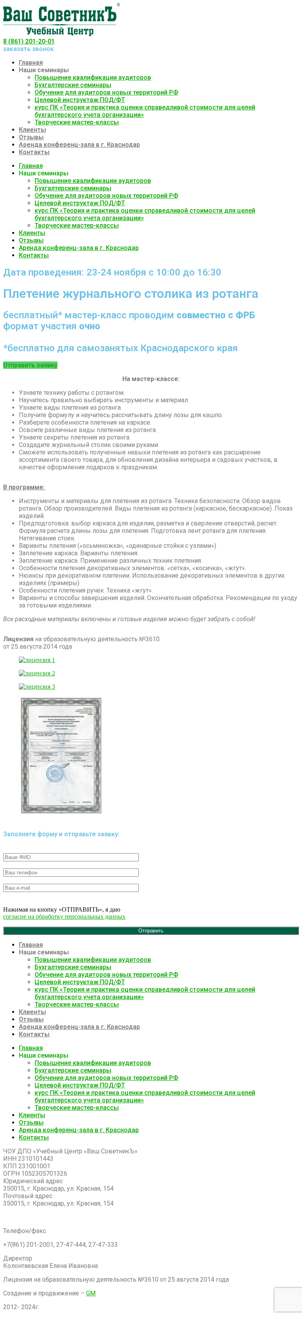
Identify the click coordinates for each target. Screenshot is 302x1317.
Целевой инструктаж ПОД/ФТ (80, 100)
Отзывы (31, 137)
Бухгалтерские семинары (73, 85)
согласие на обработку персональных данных (64, 916)
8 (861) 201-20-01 (29, 41)
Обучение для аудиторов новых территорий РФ (106, 92)
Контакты (34, 152)
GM (91, 1293)
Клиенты (32, 129)
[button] (30, 365)
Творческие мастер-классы (77, 122)
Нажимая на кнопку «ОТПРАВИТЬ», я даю (64, 913)
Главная (31, 62)
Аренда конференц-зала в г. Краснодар (79, 144)
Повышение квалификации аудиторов (93, 77)
